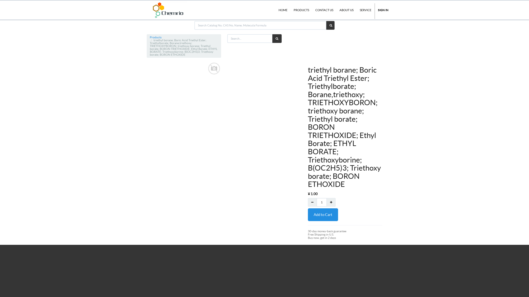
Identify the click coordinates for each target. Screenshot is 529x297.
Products (156, 37)
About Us (347, 10)
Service (365, 10)
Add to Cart (323, 214)
